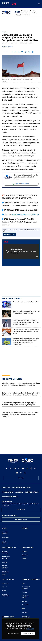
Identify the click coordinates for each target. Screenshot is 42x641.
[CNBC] (6, 12)
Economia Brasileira (4, 533)
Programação (7, 492)
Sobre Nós (6, 487)
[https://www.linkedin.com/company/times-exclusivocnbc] (15, 468)
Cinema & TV (5, 583)
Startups (24, 612)
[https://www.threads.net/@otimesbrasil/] (21, 473)
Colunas (26, 617)
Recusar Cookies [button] (12, 633)
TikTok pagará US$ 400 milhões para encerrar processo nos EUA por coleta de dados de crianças (20, 414)
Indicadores (5, 537)
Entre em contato (21, 519)
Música (4, 590)
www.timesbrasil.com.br (21, 214)
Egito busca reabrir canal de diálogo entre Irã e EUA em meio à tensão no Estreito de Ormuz (20, 394)
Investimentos (8, 617)
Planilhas (4, 562)
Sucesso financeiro (5, 566)
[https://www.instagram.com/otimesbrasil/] (19, 468)
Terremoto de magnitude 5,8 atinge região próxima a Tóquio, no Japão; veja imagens (19, 404)
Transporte (25, 605)
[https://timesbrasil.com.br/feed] (35, 468)
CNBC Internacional (10, 497)
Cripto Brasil (27, 548)
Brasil (4, 528)
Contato (21, 478)
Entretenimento (8, 579)
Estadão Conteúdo (7, 46)
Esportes (4, 587)
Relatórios (25, 555)
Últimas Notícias (31, 492)
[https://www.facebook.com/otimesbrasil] (7, 468)
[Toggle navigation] (39, 4)
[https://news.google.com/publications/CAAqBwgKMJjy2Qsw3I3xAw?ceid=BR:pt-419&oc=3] (17, 473)
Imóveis (24, 592)
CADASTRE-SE (21, 509)
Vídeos (24, 558)
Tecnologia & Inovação (26, 587)
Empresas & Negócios (31, 579)
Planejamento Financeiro (6, 557)
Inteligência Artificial (21, 487)
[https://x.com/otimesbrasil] (11, 468)
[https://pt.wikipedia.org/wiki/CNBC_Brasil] (31, 468)
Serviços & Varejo (25, 596)
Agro (23, 583)
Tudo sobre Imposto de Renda (5, 572)
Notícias (24, 551)
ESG (23, 608)
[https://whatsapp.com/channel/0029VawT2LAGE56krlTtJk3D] (25, 473)
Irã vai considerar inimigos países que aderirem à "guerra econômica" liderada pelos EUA (21, 384)
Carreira (19, 492)
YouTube (35, 214)
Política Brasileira (4, 542)
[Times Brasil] (6, 3)
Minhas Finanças (9, 548)
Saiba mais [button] (30, 629)
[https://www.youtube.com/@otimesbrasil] (23, 468)
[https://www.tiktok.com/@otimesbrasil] (27, 468)
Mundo (4, 32)
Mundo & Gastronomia (5, 595)
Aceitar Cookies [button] (28, 633)
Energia (24, 601)
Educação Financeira (5, 552)
